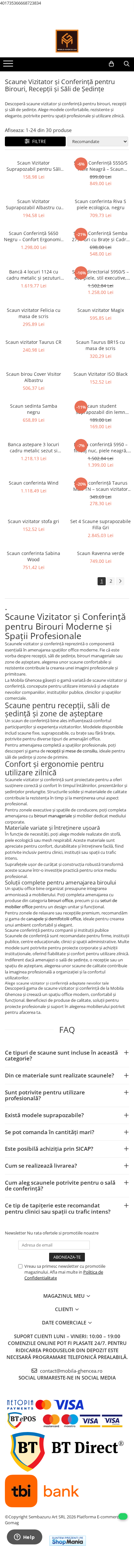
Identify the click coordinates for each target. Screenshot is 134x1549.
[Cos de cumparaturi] (111, 63)
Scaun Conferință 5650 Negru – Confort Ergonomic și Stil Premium (33, 236)
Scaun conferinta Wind (34, 483)
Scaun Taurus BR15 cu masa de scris (100, 345)
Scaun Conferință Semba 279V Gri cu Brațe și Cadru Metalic (100, 236)
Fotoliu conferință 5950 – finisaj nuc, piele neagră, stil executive (100, 447)
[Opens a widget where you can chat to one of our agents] (24, 1537)
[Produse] (9, 65)
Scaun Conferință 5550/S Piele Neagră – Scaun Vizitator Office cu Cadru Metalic (100, 166)
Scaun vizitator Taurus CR (33, 342)
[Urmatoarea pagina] (120, 581)
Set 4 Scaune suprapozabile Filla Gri (100, 524)
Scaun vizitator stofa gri (33, 521)
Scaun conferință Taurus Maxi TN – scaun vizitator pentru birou (100, 486)
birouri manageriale (53, 816)
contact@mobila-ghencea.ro (70, 1370)
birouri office (60, 900)
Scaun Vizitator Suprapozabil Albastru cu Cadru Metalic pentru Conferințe (33, 204)
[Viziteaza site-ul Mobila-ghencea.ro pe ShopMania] (67, 1541)
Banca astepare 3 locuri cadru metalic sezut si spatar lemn (33, 447)
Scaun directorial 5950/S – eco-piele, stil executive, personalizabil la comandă (100, 275)
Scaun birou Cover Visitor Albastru (33, 377)
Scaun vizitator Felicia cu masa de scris (33, 313)
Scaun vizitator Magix (100, 310)
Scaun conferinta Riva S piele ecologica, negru (100, 204)
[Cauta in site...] (126, 63)
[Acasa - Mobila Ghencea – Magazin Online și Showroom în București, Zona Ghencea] (67, 41)
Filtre (38, 141)
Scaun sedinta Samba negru (33, 409)
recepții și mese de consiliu (71, 751)
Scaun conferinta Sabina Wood (33, 556)
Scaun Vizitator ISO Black (100, 374)
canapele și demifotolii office (53, 919)
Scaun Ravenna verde (100, 553)
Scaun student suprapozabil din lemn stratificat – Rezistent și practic (100, 409)
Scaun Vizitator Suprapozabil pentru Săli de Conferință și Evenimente (34, 166)
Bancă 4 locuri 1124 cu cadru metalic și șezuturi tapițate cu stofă (33, 275)
